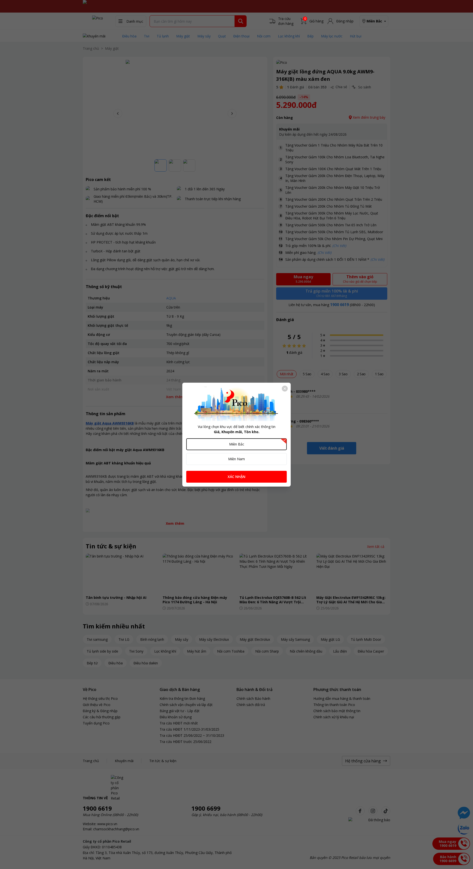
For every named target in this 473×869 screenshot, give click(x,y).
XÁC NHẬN (236, 476)
